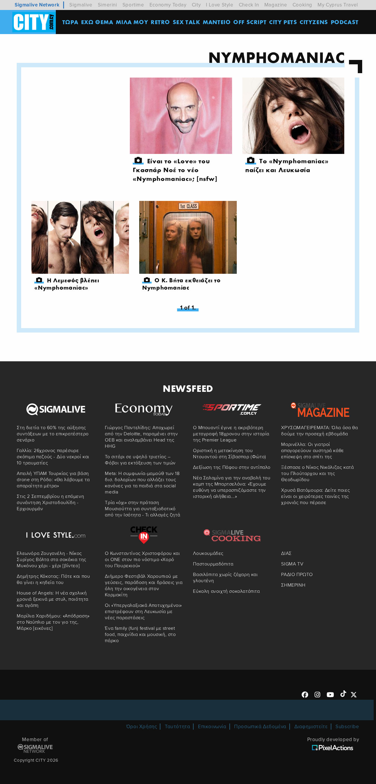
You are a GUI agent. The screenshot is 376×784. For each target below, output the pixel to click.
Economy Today (168, 5)
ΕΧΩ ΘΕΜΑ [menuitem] (97, 22)
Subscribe (347, 726)
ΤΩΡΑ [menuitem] (70, 22)
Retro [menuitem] (160, 22)
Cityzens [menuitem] (314, 22)
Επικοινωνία (212, 726)
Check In (249, 5)
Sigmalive (80, 5)
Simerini (107, 5)
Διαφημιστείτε (311, 726)
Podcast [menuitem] (345, 22)
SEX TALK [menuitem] (186, 22)
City (196, 5)
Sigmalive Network (37, 5)
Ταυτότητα (177, 726)
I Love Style (219, 5)
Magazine (275, 5)
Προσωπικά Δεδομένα (260, 726)
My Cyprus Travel (338, 5)
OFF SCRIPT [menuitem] (249, 22)
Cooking (302, 5)
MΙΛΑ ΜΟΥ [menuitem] (132, 22)
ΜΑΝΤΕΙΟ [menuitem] (217, 22)
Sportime (133, 5)
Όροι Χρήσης (141, 726)
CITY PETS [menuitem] (283, 22)
